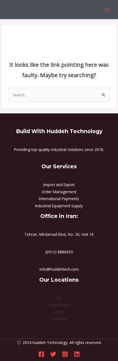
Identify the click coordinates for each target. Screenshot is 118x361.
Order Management (59, 191)
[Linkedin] (77, 354)
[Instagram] (65, 354)
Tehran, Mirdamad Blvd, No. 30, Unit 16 (59, 234)
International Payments (59, 198)
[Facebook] (41, 354)
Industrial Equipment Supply (59, 205)
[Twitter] (53, 354)
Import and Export (59, 184)
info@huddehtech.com (59, 269)
